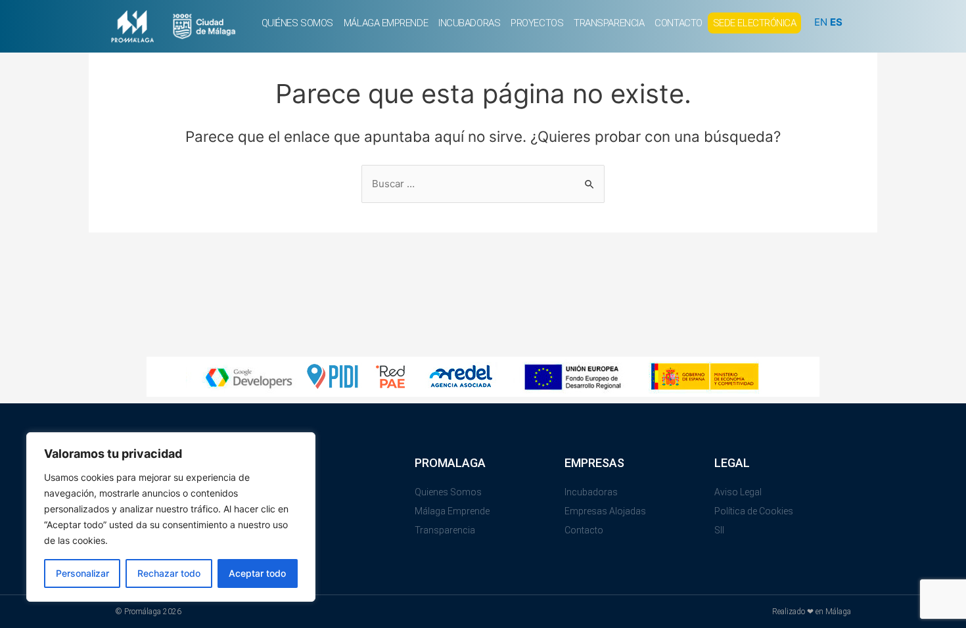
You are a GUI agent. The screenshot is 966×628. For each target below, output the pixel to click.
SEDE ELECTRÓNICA (754, 23)
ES (836, 22)
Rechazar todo (168, 573)
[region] (170, 517)
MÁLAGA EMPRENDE (386, 23)
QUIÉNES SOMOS (297, 23)
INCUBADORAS (469, 23)
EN (820, 22)
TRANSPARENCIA (609, 23)
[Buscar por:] (483, 183)
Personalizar (82, 573)
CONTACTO (678, 23)
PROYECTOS (537, 23)
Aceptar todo (257, 573)
